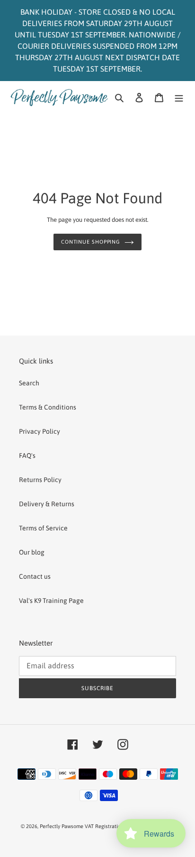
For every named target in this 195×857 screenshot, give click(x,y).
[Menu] (179, 97)
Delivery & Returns (46, 504)
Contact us (35, 576)
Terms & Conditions (47, 407)
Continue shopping (90, 242)
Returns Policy (40, 479)
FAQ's (27, 455)
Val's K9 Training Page (51, 600)
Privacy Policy (39, 431)
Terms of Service (43, 528)
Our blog (31, 552)
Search (29, 383)
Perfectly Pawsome (62, 826)
